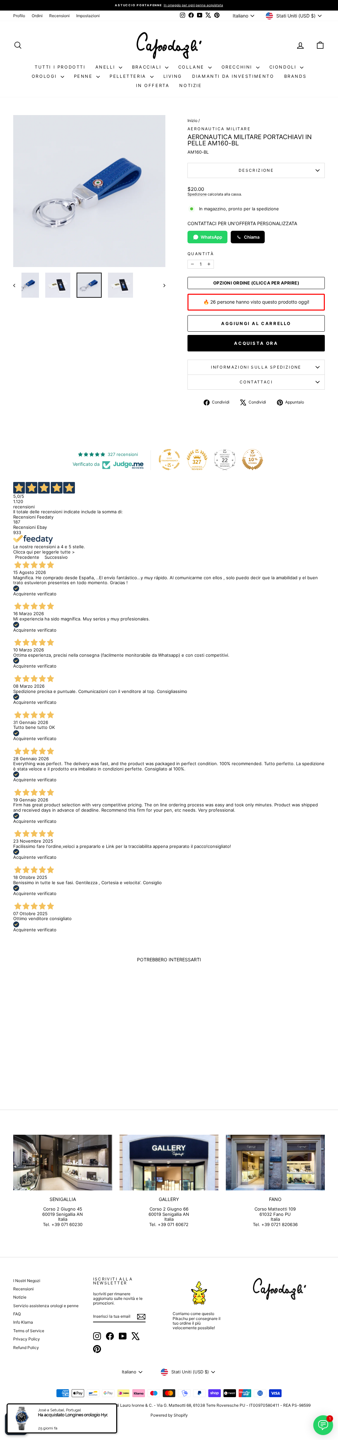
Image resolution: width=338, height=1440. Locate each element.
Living (173, 76)
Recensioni (59, 15)
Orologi (45, 76)
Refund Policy (26, 1347)
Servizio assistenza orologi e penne (46, 1305)
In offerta (152, 85)
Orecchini (237, 67)
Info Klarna (23, 1322)
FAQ (17, 1313)
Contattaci (256, 381)
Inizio (192, 120)
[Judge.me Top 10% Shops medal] (252, 459)
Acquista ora (256, 343)
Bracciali (147, 67)
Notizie (190, 85)
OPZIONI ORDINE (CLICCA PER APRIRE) (256, 283)
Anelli (106, 67)
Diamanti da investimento (233, 76)
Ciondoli (283, 67)
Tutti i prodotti (60, 67)
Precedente (27, 557)
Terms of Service (28, 1330)
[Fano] (275, 1162)
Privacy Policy (26, 1338)
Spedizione (197, 194)
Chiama (251, 237)
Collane (192, 67)
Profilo (19, 15)
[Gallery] (169, 1162)
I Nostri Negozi (26, 1280)
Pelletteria (129, 76)
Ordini (37, 15)
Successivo (56, 557)
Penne (84, 76)
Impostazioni (88, 15)
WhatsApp (211, 237)
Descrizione (256, 170)
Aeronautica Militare (219, 128)
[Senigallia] (62, 1162)
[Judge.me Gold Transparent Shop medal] (169, 459)
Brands (295, 76)
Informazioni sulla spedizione (256, 367)
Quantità (200, 254)
